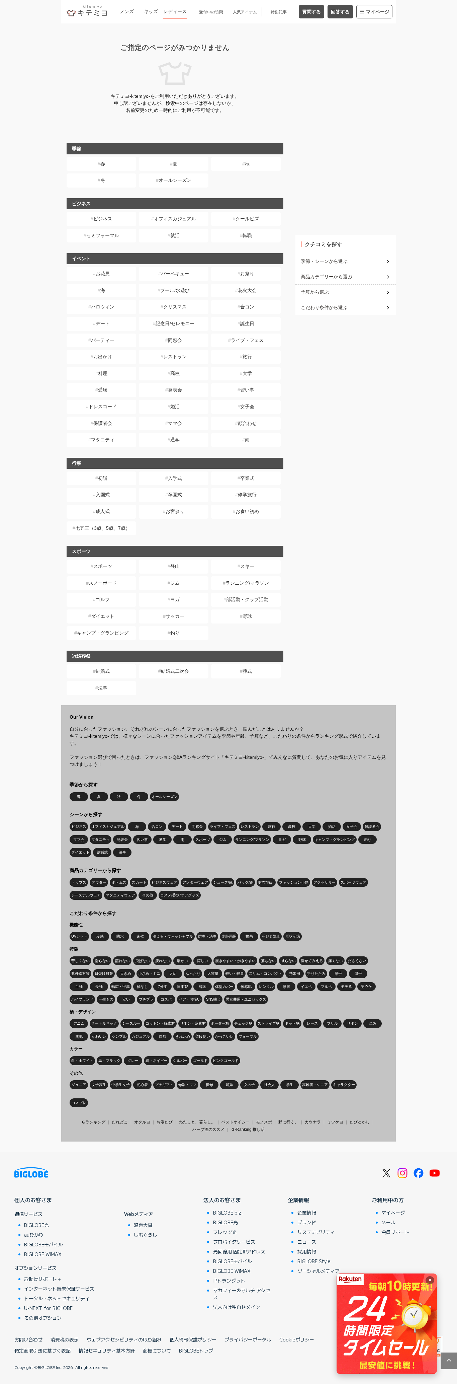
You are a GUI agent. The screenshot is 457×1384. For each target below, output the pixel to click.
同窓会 (175, 340)
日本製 (182, 987)
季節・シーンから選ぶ (324, 261)
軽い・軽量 (234, 973)
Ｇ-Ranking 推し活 (248, 1129)
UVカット (79, 936)
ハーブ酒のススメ (208, 1129)
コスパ (166, 999)
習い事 (247, 389)
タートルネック (104, 1023)
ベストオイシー (235, 1122)
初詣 (102, 478)
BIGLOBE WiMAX (43, 1254)
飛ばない (142, 961)
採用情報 (306, 1251)
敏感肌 (246, 987)
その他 (147, 895)
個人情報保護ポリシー (193, 1339)
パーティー (102, 340)
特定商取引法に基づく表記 (42, 1350)
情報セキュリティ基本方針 (107, 1350)
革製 (372, 1023)
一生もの (106, 999)
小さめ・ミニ (149, 973)
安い (126, 999)
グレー (133, 1061)
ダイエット (102, 616)
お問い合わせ (28, 1339)
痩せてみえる (312, 961)
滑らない (102, 961)
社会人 (269, 1085)
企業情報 (298, 1200)
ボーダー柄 (220, 1023)
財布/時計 (266, 882)
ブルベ (326, 987)
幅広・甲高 (120, 987)
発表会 (175, 389)
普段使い (202, 1036)
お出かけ (102, 356)
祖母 (209, 1085)
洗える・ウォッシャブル (173, 936)
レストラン (175, 356)
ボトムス (119, 882)
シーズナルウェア (86, 895)
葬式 (247, 671)
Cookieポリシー (296, 1339)
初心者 (142, 1085)
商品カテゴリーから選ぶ (326, 276)
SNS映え (213, 999)
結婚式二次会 (175, 671)
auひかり (33, 1234)
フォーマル (248, 1036)
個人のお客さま (33, 1200)
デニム (78, 1023)
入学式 (175, 478)
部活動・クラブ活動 (247, 599)
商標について (157, 1350)
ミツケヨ (335, 1122)
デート (103, 323)
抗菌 (249, 936)
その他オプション (43, 1317)
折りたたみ (316, 973)
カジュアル (140, 1036)
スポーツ (102, 566)
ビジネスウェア (164, 882)
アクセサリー (324, 882)
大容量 (212, 973)
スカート (139, 882)
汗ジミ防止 (271, 936)
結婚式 (103, 671)
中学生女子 (120, 1085)
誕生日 (247, 323)
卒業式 (247, 478)
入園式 (103, 494)
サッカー (175, 616)
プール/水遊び (175, 290)
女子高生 (99, 1085)
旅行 (247, 356)
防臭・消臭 (207, 936)
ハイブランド (82, 999)
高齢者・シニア (315, 1085)
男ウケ (366, 987)
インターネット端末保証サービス (59, 1288)
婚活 (175, 406)
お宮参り (175, 511)
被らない (288, 961)
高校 (175, 373)
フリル (332, 1023)
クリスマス (175, 306)
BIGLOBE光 (36, 1225)
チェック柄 (243, 1023)
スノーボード (103, 583)
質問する (311, 11)
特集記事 (279, 12)
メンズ (127, 11)
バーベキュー (175, 273)
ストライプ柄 (269, 1023)
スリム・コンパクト (265, 973)
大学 (247, 373)
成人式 (103, 511)
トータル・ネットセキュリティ (57, 1298)
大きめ (125, 973)
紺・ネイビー (157, 1061)
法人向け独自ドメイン (236, 1307)
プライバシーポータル (247, 1339)
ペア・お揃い (190, 999)
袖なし (142, 987)
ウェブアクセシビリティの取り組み (124, 1339)
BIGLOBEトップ (196, 1350)
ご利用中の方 (388, 1200)
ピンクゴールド (226, 1061)
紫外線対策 (80, 973)
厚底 (286, 987)
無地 (79, 1036)
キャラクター (344, 1085)
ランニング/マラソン (247, 583)
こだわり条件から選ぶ (324, 307)
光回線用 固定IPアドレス (239, 1251)
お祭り (247, 273)
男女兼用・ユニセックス (246, 999)
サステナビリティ (316, 1232)
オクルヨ (142, 1122)
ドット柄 (292, 1023)
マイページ (377, 11)
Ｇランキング (93, 1122)
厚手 (338, 973)
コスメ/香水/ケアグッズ (179, 895)
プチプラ (146, 999)
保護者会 (102, 423)
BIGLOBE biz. (228, 1212)
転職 (247, 235)
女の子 (249, 1085)
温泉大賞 (143, 1225)
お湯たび (165, 1122)
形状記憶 (292, 936)
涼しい (202, 961)
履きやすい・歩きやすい (235, 961)
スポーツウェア (353, 882)
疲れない (162, 961)
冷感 (100, 936)
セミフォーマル (102, 235)
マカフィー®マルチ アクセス (241, 1294)
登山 (175, 566)
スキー (247, 566)
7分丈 (162, 987)
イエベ (306, 987)
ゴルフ (103, 599)
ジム (175, 583)
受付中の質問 (211, 12)
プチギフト (164, 1085)
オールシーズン (175, 180)
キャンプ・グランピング (102, 633)
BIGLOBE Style (314, 1261)
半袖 (79, 987)
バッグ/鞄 (245, 882)
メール (388, 1222)
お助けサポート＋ (43, 1279)
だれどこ (120, 1122)
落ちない (268, 961)
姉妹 (229, 1085)
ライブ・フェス (247, 340)
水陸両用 (229, 936)
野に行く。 (288, 1122)
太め (173, 973)
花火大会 (247, 290)
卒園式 (175, 494)
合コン (247, 306)
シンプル (119, 1036)
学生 (289, 1085)
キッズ (151, 11)
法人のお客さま (222, 1200)
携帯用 (294, 973)
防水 (120, 936)
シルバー (180, 1061)
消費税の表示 (65, 1339)
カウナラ (313, 1122)
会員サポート (395, 1232)
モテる (346, 987)
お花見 (103, 273)
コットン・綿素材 (160, 1023)
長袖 (99, 987)
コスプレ (79, 1103)
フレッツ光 (225, 1232)
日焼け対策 (104, 973)
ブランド (306, 1222)
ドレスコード (103, 406)
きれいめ (182, 1036)
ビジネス (102, 218)
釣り (175, 633)
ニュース (306, 1241)
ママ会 (175, 423)
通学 (175, 439)
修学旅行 (247, 494)
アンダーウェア (195, 882)
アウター (99, 882)
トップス (79, 882)
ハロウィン (102, 306)
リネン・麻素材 (193, 1023)
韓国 (202, 987)
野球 (247, 616)
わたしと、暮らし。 (197, 1122)
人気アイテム (245, 12)
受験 (102, 389)
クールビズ (247, 218)
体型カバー (224, 987)
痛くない (335, 961)
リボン (352, 1023)
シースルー (131, 1023)
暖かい (182, 961)
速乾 (140, 936)
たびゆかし (360, 1122)
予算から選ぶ (315, 292)
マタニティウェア (120, 895)
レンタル (266, 987)
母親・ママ (187, 1085)
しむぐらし (145, 1234)
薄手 (358, 973)
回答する (340, 11)
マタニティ (102, 439)
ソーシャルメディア (318, 1270)
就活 (175, 235)
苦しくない (80, 961)
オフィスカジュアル (175, 218)
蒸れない (122, 961)
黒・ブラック (109, 1061)
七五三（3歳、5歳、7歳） (102, 528)
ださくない (357, 961)
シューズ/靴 (223, 882)
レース (312, 1023)
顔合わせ (247, 423)
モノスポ (264, 1122)
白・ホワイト (82, 1061)
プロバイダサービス (234, 1241)
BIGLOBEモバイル (43, 1244)
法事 (102, 687)
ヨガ (175, 599)
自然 (162, 1036)
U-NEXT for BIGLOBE (48, 1308)
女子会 (247, 406)
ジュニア (79, 1085)
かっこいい (224, 1036)
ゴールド (200, 1061)
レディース (175, 11)
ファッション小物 (293, 882)
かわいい (99, 1036)
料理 (102, 373)
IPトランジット (229, 1280)
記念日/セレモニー (175, 323)
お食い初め (247, 511)
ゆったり (193, 973)
